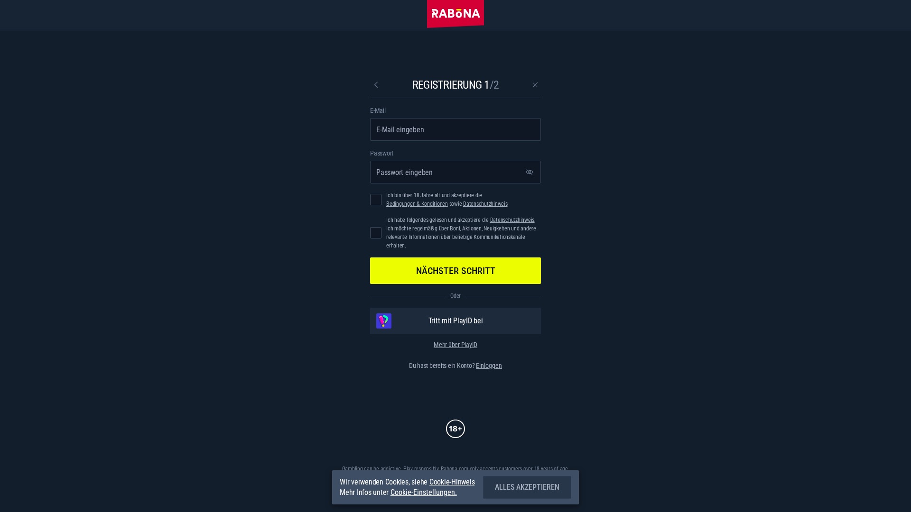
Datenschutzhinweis (485, 204)
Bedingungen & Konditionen (417, 204)
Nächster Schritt (455, 270)
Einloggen (489, 365)
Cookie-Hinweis (452, 481)
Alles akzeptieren (527, 487)
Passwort (381, 153)
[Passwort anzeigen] (529, 172)
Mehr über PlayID (455, 344)
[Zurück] (375, 85)
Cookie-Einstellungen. (423, 492)
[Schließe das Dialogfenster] (535, 85)
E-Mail (378, 110)
